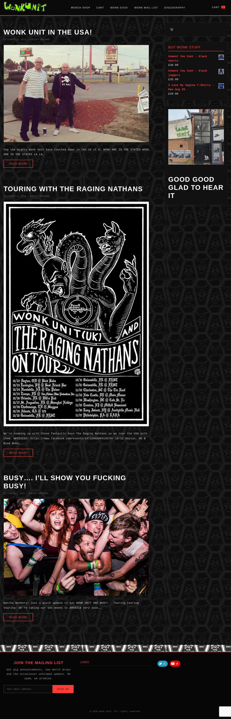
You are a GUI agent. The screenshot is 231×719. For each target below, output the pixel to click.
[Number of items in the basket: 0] (171, 29)
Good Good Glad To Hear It (196, 187)
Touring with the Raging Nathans (73, 189)
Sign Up (63, 689)
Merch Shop (80, 7)
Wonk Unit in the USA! (48, 32)
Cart (100, 7)
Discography (174, 7)
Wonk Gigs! (119, 7)
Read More (18, 163)
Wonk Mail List (146, 7)
